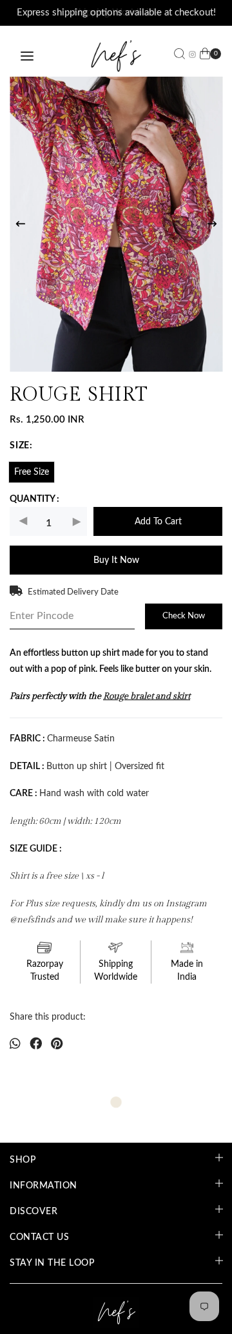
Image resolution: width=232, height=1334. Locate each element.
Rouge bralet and (138, 697)
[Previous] (20, 224)
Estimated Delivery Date (73, 592)
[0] (205, 56)
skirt (181, 697)
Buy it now (116, 561)
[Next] (212, 224)
